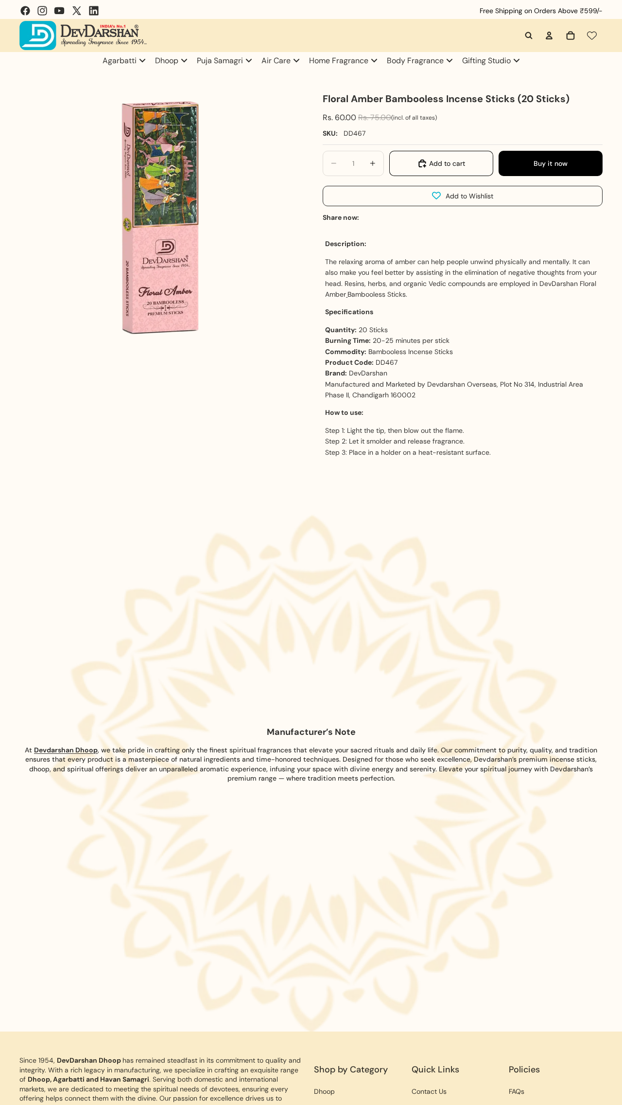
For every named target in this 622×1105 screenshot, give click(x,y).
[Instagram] (42, 11)
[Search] (528, 35)
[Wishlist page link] (592, 35)
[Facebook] (25, 11)
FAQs (516, 1091)
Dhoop (324, 1091)
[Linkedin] (94, 11)
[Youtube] (59, 11)
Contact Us (429, 1091)
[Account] (549, 35)
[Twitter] (77, 11)
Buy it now (551, 163)
